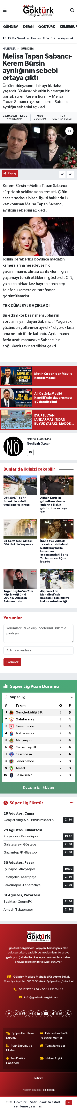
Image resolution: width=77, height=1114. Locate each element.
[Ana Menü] (5, 10)
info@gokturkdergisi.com (41, 997)
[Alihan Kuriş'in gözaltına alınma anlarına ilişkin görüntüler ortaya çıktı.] (57, 485)
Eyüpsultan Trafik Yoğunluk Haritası (54, 1035)
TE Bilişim (49, 1089)
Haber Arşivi (54, 1058)
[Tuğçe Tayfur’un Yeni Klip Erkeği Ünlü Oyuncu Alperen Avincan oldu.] (20, 578)
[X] (16, 1013)
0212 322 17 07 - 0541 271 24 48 (41, 989)
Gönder (12, 662)
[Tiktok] (53, 1013)
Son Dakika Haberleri (15, 1060)
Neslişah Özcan (38, 443)
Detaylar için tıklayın (38, 787)
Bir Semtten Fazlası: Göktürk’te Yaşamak (38, 38)
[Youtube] (46, 1013)
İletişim (38, 1078)
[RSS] (68, 1013)
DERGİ (28, 27)
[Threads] (60, 1013)
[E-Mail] (30, 452)
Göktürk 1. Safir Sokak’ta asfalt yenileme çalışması (16, 501)
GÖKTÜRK (46, 27)
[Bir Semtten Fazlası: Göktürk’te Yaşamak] (20, 528)
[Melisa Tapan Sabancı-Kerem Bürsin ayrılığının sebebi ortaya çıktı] (38, 146)
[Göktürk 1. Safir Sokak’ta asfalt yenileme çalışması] (20, 485)
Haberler (9, 48)
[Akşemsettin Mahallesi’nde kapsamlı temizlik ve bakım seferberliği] (57, 578)
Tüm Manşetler (55, 1045)
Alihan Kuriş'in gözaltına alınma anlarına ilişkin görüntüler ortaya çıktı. (53, 504)
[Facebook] (9, 1013)
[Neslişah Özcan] (13, 446)
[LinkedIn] (38, 1013)
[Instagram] (31, 1013)
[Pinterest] (23, 1013)
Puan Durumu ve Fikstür (19, 1048)
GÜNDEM (10, 27)
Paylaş (12, 173)
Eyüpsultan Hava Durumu (20, 1035)
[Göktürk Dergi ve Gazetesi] (38, 10)
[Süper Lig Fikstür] (72, 803)
